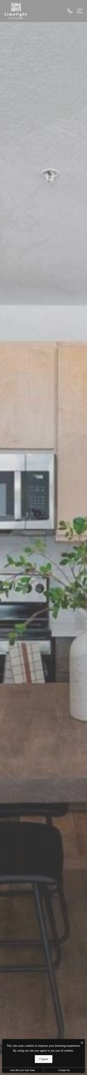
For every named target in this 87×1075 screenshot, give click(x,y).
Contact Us (64, 1070)
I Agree (43, 1059)
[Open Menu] (80, 11)
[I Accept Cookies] (82, 1043)
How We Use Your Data (22, 1070)
